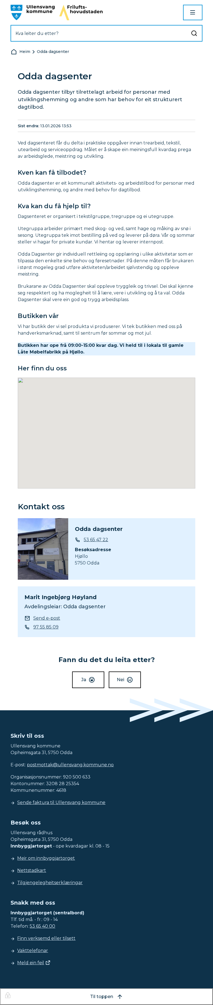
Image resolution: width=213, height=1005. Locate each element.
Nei (120, 679)
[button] (106, 429)
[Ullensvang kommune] (33, 12)
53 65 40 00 (42, 926)
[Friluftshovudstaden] (81, 12)
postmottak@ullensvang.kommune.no (70, 764)
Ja (83, 679)
